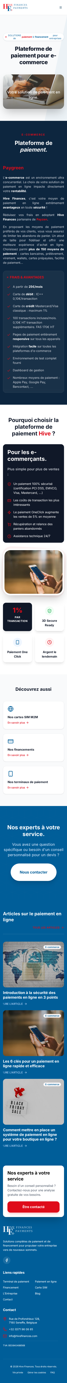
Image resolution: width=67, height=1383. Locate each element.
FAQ (52, 1372)
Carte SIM (41, 1287)
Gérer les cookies (37, 1372)
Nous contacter (33, 872)
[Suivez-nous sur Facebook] (6, 1260)
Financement (11, 1287)
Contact (8, 1299)
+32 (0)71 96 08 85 (21, 1329)
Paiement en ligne (46, 1281)
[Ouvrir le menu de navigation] (60, 7)
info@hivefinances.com (23, 1335)
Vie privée (17, 1372)
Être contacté (34, 1207)
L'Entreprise (10, 1293)
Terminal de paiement (16, 1281)
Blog (37, 1293)
